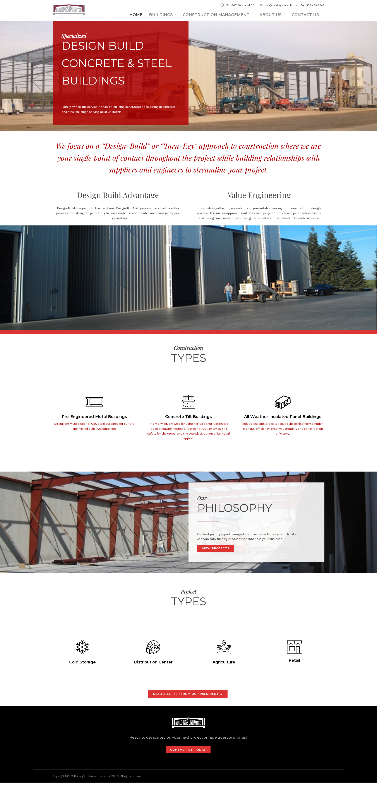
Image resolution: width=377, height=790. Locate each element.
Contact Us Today (188, 749)
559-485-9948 (315, 5)
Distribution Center (153, 662)
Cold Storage (82, 662)
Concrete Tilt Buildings (188, 416)
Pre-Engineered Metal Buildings (94, 416)
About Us (270, 14)
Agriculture (223, 662)
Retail (294, 660)
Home (135, 14)
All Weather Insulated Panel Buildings (282, 416)
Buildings (161, 14)
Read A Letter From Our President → (188, 693)
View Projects (216, 548)
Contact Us (305, 14)
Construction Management (216, 14)
